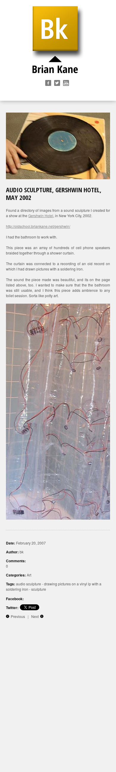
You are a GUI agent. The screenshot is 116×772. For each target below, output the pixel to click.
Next (35, 616)
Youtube (66, 83)
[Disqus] (58, 697)
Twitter (57, 83)
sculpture (38, 589)
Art (29, 574)
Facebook (48, 83)
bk (21, 551)
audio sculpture (28, 583)
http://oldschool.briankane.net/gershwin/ (38, 226)
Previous (18, 616)
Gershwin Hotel (40, 215)
